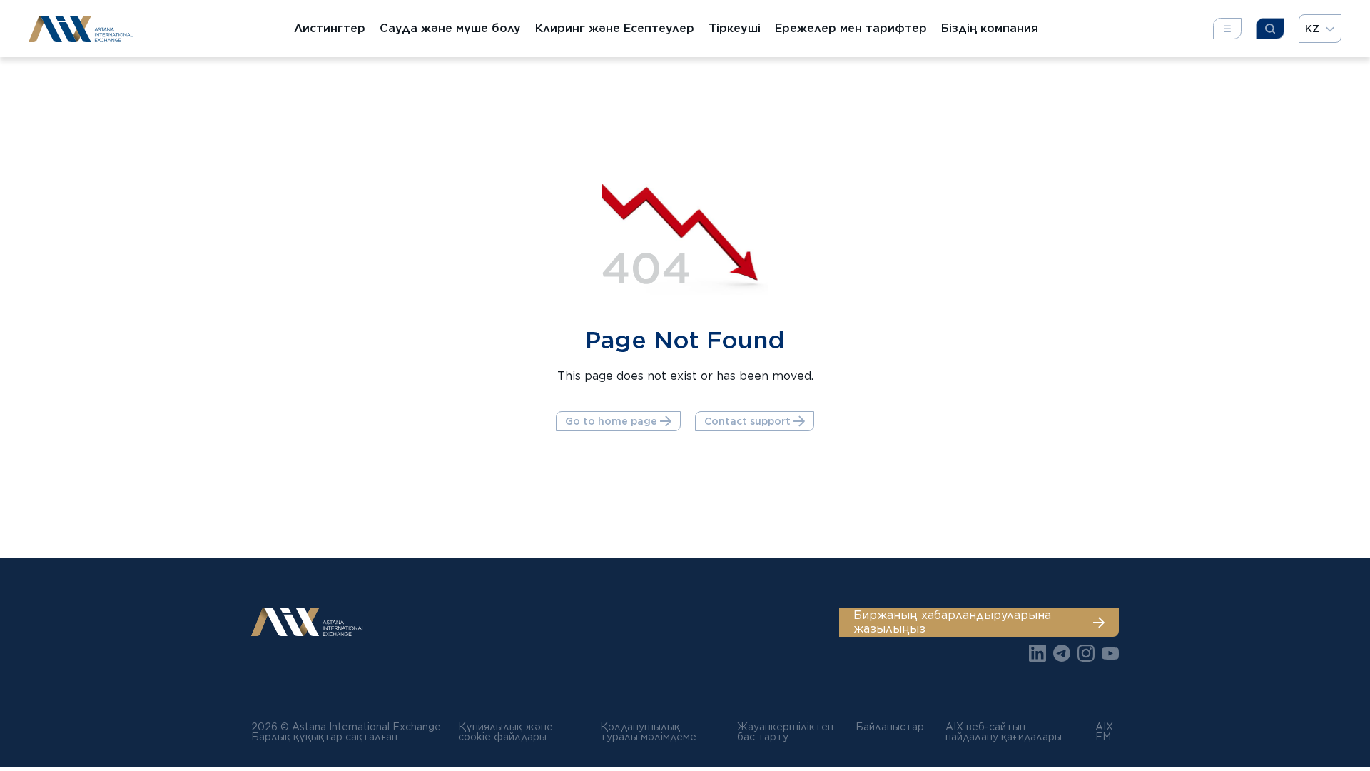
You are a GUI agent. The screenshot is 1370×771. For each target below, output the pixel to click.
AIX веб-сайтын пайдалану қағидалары (1003, 731)
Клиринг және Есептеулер (614, 28)
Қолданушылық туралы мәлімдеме (648, 731)
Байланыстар (890, 726)
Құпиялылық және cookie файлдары (505, 731)
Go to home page (611, 421)
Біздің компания (989, 28)
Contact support (747, 421)
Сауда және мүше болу (450, 28)
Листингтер (329, 28)
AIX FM (1104, 731)
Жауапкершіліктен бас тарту (785, 731)
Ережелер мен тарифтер (851, 28)
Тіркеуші (735, 28)
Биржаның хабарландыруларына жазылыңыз (952, 621)
